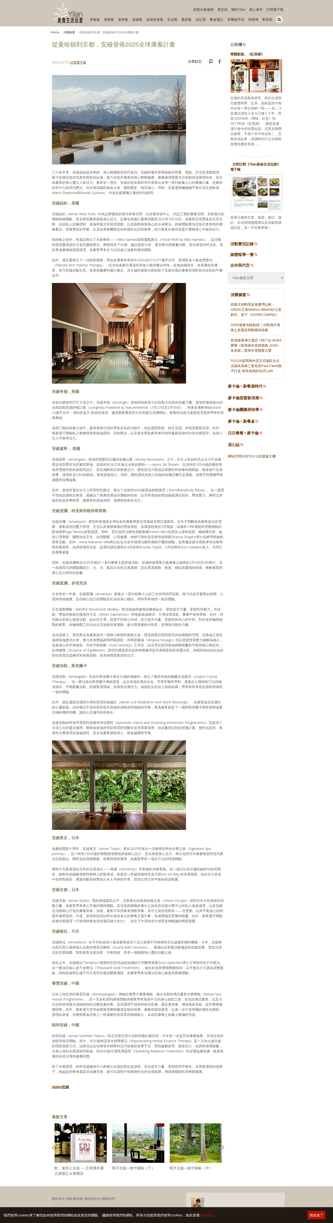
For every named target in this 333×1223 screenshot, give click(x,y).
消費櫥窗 (69, 32)
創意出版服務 (203, 9)
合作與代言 (240, 265)
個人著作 (256, 9)
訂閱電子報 (275, 9)
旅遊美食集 (154, 19)
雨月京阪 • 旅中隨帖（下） (133, 1168)
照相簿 (253, 19)
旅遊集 (137, 19)
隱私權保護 (75, 1198)
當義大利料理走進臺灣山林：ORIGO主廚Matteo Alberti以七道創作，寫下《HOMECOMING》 (256, 309)
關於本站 (58, 1198)
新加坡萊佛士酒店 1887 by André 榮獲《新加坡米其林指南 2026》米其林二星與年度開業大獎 (256, 345)
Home (55, 32)
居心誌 (234, 445)
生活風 (172, 19)
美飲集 (109, 19)
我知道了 (316, 1215)
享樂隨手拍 (235, 19)
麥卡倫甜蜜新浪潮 (243, 398)
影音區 (267, 19)
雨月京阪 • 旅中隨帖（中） (191, 1168)
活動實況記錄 (242, 243)
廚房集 (123, 19)
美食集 (95, 19)
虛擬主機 (269, 456)
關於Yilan (238, 9)
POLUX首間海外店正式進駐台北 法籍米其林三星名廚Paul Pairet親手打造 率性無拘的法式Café (256, 365)
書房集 (186, 19)
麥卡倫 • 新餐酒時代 (245, 386)
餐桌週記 (216, 19)
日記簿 (201, 19)
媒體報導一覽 (242, 254)
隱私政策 (206, 1215)
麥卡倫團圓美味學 (243, 410)
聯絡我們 (108, 1198)
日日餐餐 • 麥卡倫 (243, 433)
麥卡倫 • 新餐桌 (241, 421)
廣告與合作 (93, 1198)
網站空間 (235, 456)
